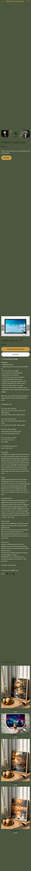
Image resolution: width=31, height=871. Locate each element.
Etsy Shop (6, 157)
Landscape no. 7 (15, 709)
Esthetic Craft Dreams (15, 1)
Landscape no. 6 (15, 783)
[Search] (26, 1)
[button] (2, 328)
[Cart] (29, 1)
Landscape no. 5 (15, 830)
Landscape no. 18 (15, 735)
